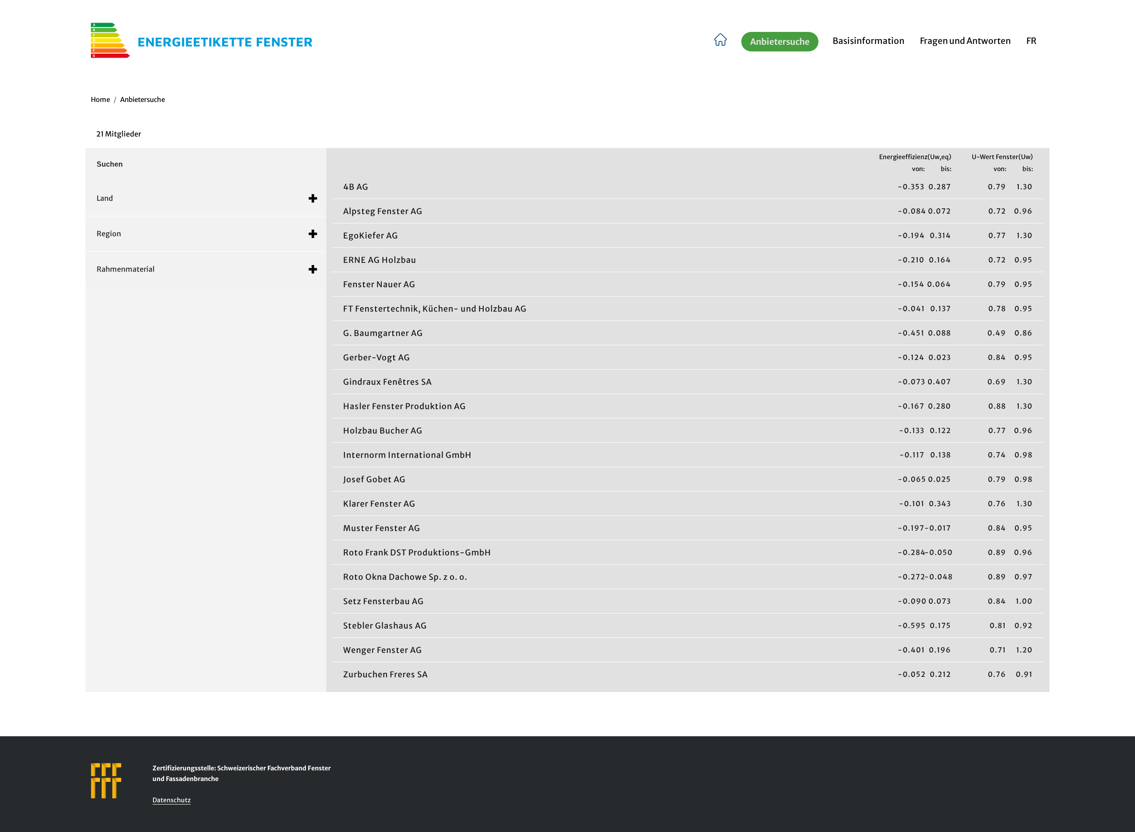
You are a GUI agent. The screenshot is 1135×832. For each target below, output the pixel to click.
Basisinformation (868, 40)
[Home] (721, 40)
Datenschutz (172, 800)
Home (100, 99)
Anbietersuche (780, 41)
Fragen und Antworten (965, 40)
